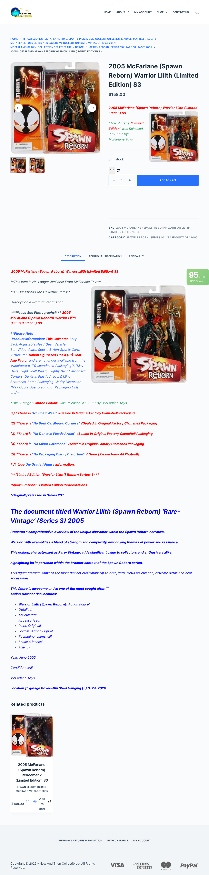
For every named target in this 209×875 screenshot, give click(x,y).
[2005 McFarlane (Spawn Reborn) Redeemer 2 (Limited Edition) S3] (31, 735)
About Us (122, 12)
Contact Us (180, 12)
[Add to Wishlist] (112, 170)
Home (107, 12)
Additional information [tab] (105, 256)
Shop (160, 12)
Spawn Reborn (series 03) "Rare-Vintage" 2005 (162, 237)
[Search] (197, 12)
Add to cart (167, 180)
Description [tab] (73, 256)
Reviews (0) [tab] (136, 256)
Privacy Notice (117, 840)
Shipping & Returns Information (80, 840)
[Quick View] (35, 803)
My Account (143, 12)
